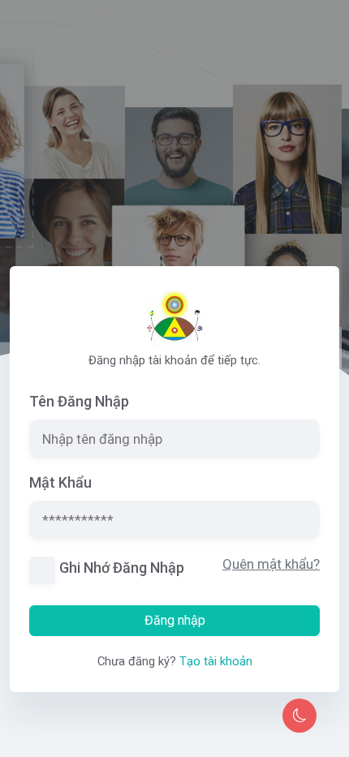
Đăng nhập (174, 620)
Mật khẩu (60, 482)
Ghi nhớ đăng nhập (121, 567)
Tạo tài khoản (215, 661)
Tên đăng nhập (79, 401)
